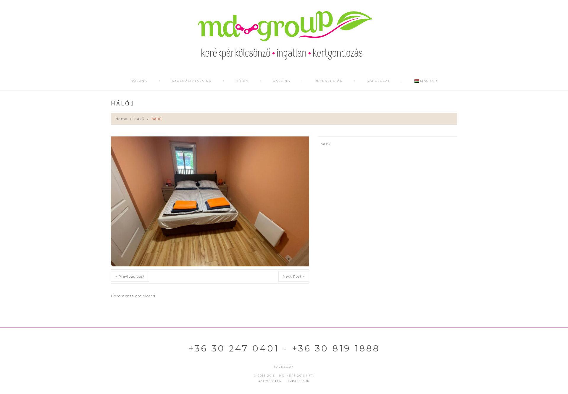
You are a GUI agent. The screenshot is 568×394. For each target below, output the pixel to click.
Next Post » (294, 276)
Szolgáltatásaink (192, 81)
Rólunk (139, 81)
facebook (284, 366)
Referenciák (328, 81)
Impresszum (299, 381)
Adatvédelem (270, 381)
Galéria (281, 81)
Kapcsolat (378, 81)
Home (121, 118)
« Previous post (130, 276)
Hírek (242, 81)
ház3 (139, 118)
